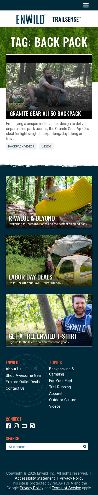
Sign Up (17, 485)
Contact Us (15, 388)
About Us (13, 369)
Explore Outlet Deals (23, 382)
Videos (46, 146)
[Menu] (86, 5)
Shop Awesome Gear (24, 375)
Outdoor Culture (62, 400)
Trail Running (60, 387)
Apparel (55, 393)
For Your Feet (60, 381)
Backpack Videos (21, 146)
